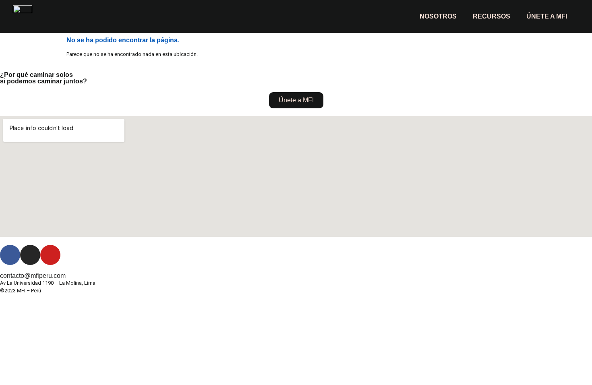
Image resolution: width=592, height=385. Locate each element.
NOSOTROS (438, 16)
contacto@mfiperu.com (33, 275)
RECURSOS (491, 16)
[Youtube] (50, 255)
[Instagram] (30, 255)
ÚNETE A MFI (546, 16)
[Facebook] (10, 255)
